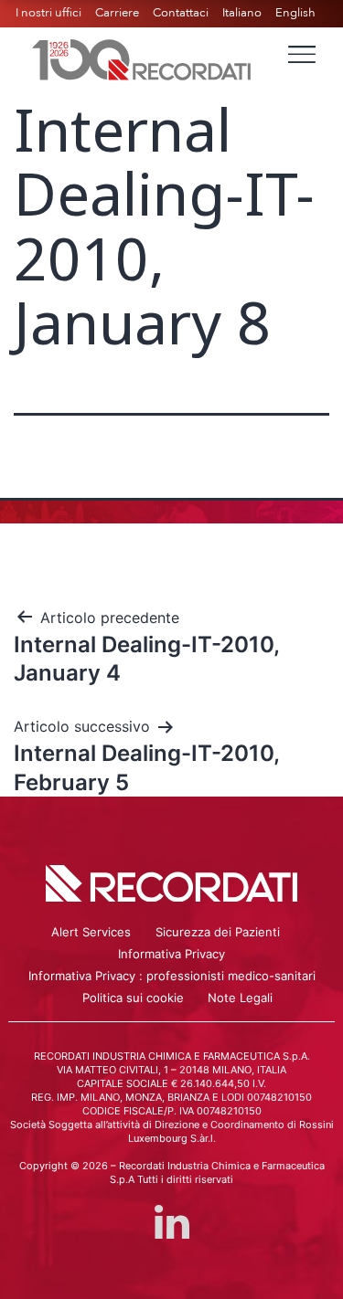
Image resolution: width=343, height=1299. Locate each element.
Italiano (242, 13)
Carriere (117, 13)
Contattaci (181, 13)
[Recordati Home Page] (141, 57)
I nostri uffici (48, 13)
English (295, 13)
